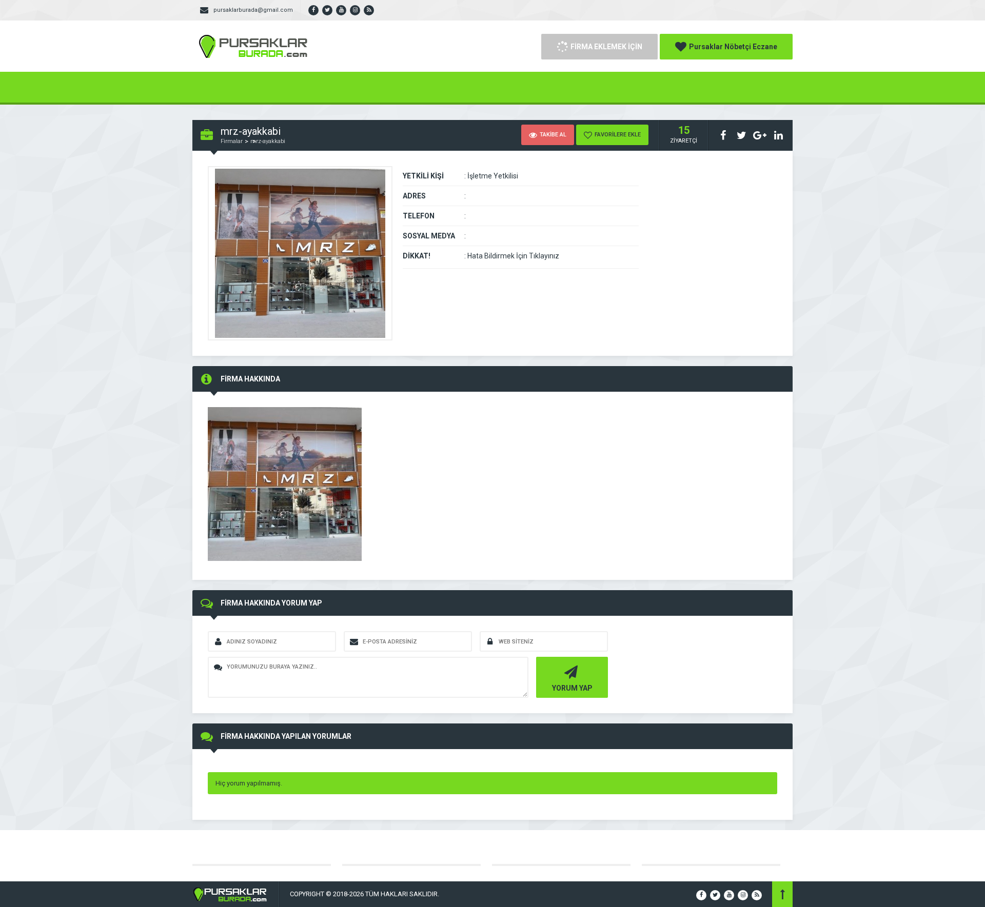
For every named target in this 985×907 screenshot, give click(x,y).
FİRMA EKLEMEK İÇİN (606, 47)
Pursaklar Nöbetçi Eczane (733, 47)
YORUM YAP (572, 688)
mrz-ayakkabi (267, 141)
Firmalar (232, 141)
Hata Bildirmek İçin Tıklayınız (513, 256)
